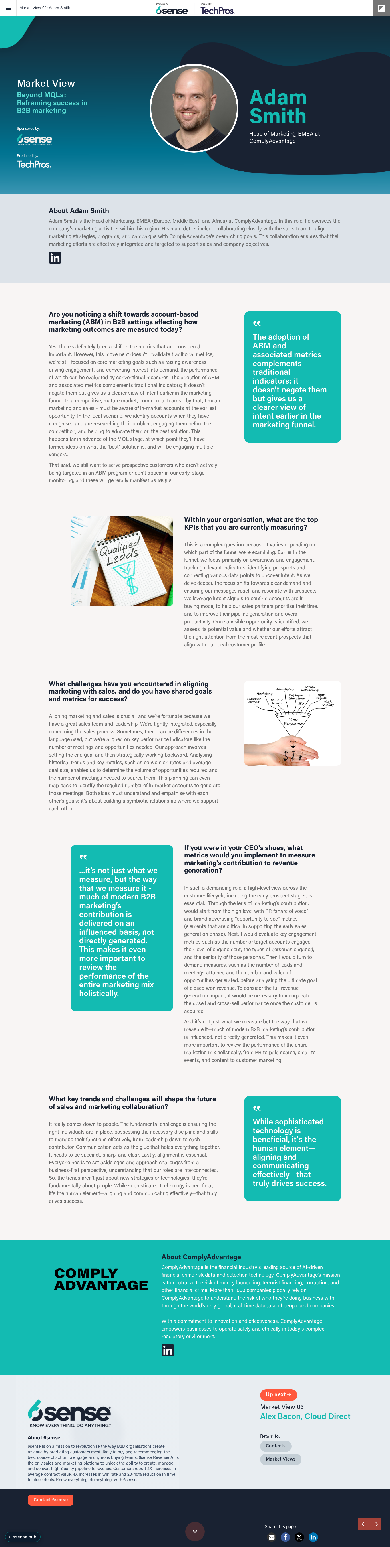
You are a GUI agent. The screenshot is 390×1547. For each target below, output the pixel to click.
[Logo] (195, 8)
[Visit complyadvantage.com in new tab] (101, 1279)
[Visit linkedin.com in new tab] (194, 108)
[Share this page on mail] (271, 1537)
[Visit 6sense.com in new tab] (34, 139)
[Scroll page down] (195, 1531)
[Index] (8, 8)
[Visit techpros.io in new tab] (34, 164)
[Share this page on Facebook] (285, 1537)
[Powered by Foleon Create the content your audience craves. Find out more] (381, 8)
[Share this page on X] (299, 1537)
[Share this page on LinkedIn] (313, 1537)
